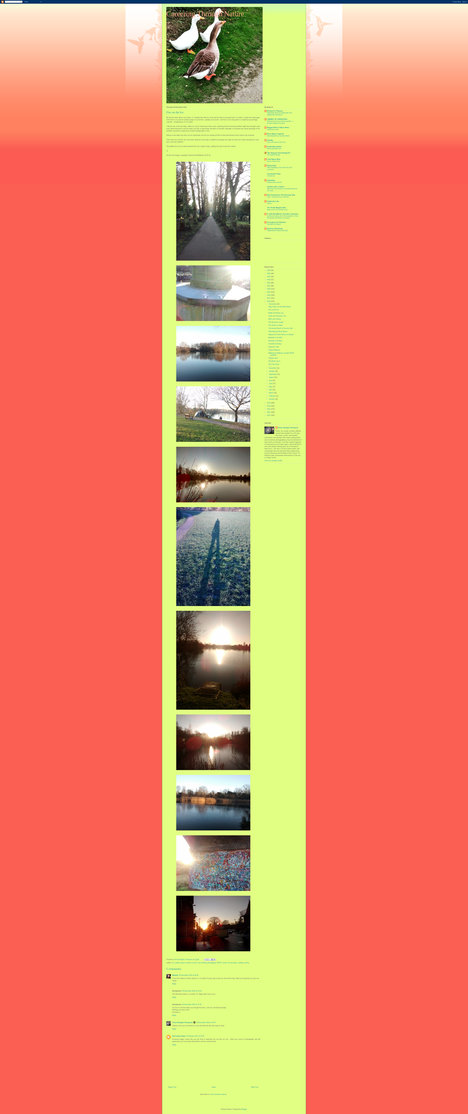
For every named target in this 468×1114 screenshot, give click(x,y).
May (271, 387)
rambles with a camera (275, 187)
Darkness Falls (273, 347)
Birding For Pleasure (275, 111)
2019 (269, 292)
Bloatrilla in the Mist (275, 337)
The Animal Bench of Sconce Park (280, 328)
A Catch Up (270, 176)
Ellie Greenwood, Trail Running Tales (281, 195)
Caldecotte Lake (273, 201)
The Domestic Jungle (275, 322)
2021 (269, 286)
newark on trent (191, 963)
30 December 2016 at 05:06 (188, 975)
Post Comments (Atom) (218, 1094)
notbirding (271, 180)
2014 (269, 406)
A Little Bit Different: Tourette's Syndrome (282, 214)
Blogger (244, 1109)
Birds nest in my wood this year (277, 210)
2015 (269, 403)
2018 (269, 295)
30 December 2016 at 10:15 (192, 991)
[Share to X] (210, 959)
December (273, 304)
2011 (269, 415)
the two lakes (232, 963)
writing (246, 963)
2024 (269, 276)
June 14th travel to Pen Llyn (276, 142)
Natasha (175, 975)
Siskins (269, 203)
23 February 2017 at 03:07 (195, 1036)
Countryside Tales (274, 174)
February (272, 396)
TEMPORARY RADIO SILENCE (277, 230)
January (272, 399)
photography (211, 963)
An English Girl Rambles (276, 222)
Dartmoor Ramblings (275, 229)
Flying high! (271, 165)
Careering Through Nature (205, 14)
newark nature (180, 963)
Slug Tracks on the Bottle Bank (279, 307)
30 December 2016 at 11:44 (191, 1004)
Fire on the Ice (273, 310)
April (271, 390)
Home (214, 1087)
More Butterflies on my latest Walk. (278, 136)
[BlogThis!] (207, 959)
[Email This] (205, 959)
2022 (269, 283)
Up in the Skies (273, 364)
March (271, 393)
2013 (269, 409)
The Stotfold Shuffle (273, 155)
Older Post (254, 1087)
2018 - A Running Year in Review (278, 197)
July (270, 380)
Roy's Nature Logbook (275, 134)
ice (173, 963)
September (273, 374)
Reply (174, 984)
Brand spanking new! (274, 148)
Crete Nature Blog (273, 159)
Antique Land (273, 358)
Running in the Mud (275, 341)
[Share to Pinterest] (214, 959)
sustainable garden (274, 146)
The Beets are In (274, 361)
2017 (269, 298)
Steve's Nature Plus (273, 161)
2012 (269, 412)
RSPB (219, 963)
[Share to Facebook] (212, 959)
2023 (269, 280)
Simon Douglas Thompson (182, 1022)
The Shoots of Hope (275, 325)
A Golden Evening (274, 344)
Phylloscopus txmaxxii (274, 182)
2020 (269, 289)
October (272, 371)
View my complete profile (273, 461)
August (271, 377)
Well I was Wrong (274, 319)
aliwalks (270, 140)
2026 (269, 270)
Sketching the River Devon (277, 331)
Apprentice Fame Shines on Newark (281, 334)
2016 (269, 301)
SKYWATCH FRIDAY (274, 224)
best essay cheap (178, 1036)
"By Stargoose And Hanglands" (279, 153)
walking (241, 963)
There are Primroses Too (277, 316)
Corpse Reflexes (274, 350)
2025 (269, 273)
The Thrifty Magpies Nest (276, 208)
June (271, 383)
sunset (224, 963)
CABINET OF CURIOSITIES (277, 119)
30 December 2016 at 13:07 (206, 1022)
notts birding (202, 963)
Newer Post (172, 1087)
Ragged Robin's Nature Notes (278, 127)
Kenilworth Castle (273, 129)
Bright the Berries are (275, 313)
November (273, 368)
